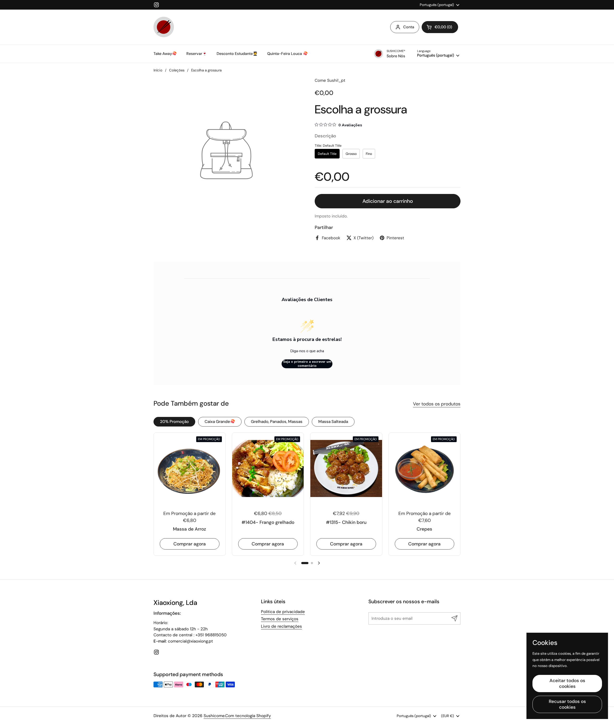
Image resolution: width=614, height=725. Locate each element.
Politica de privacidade (283, 611)
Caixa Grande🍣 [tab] (220, 421)
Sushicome (214, 715)
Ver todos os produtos (436, 404)
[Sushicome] (164, 27)
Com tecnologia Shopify (248, 715)
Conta (408, 26)
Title (328, 145)
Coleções (176, 70)
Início (158, 70)
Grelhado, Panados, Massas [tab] (276, 421)
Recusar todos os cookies (567, 704)
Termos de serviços (279, 618)
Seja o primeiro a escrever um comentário (307, 363)
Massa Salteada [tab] (333, 421)
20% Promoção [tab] (174, 421)
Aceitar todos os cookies (567, 683)
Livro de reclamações (281, 626)
